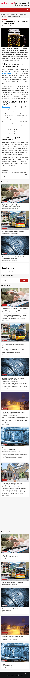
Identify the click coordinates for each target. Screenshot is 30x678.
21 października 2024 (11, 415)
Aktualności (4, 19)
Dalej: (15, 175)
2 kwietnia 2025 (13, 208)
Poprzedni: (14, 171)
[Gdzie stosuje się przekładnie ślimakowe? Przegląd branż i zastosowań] (15, 245)
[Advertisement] (15, 514)
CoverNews (10, 675)
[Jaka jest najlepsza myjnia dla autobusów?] (15, 220)
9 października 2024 (13, 486)
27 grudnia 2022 (14, 25)
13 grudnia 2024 (13, 233)
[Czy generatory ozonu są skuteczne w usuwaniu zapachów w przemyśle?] (15, 436)
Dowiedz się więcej (5, 320)
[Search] (27, 10)
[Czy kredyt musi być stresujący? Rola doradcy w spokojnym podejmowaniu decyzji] (15, 193)
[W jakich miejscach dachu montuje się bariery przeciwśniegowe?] (15, 401)
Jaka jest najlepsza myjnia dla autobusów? (13, 231)
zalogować (9, 271)
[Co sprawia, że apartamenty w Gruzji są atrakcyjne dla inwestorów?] (15, 472)
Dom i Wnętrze (5, 408)
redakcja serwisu (6, 25)
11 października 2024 (14, 451)
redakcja (4, 415)
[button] (2, 10)
